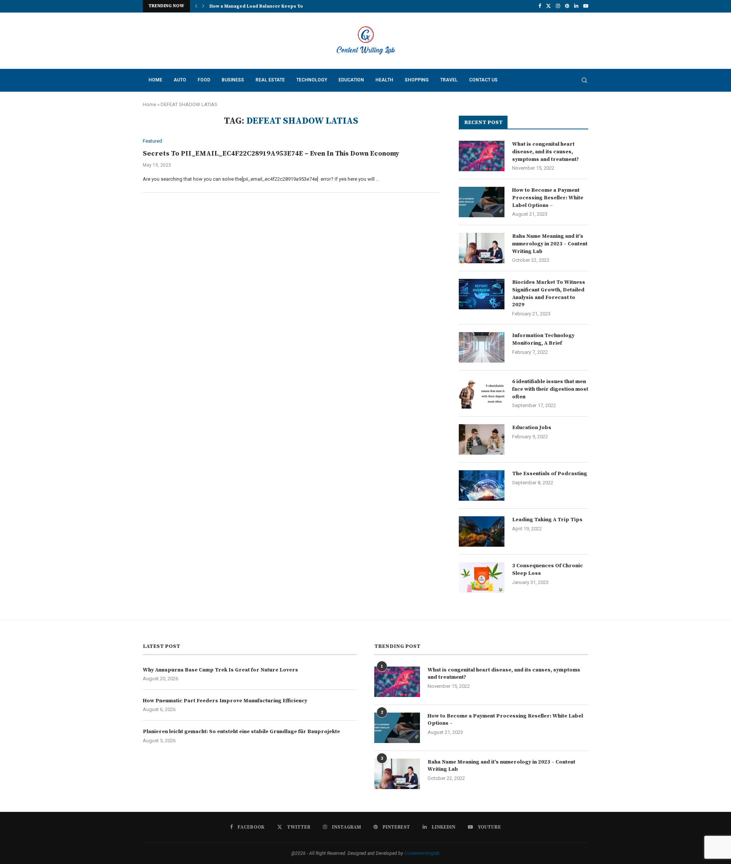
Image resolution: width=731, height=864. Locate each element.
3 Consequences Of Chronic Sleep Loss (547, 569)
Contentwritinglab (422, 853)
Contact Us (483, 80)
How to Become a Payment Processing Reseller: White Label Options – (547, 197)
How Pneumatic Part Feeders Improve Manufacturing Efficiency (225, 700)
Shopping (417, 80)
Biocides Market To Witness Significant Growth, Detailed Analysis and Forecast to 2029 (548, 293)
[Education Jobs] (481, 439)
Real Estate (270, 80)
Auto (180, 80)
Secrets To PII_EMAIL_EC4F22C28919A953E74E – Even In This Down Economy (271, 153)
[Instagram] (558, 6)
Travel (449, 80)
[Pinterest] (567, 6)
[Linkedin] (576, 6)
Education (351, 80)
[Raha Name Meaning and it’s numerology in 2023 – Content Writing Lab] (481, 248)
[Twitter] (548, 6)
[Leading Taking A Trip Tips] (481, 531)
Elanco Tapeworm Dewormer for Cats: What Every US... (273, 6)
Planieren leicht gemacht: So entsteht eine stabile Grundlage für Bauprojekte (241, 731)
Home (155, 80)
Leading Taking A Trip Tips (547, 519)
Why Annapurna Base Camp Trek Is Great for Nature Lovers (220, 670)
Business (233, 80)
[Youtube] (585, 6)
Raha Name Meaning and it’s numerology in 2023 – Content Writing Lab (549, 244)
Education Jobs (531, 427)
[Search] (584, 80)
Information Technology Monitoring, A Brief (543, 339)
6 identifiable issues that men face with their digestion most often (550, 389)
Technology (311, 80)
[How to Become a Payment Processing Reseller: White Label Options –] (481, 202)
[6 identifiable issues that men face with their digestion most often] (481, 393)
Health (384, 80)
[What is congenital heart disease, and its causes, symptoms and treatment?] (481, 156)
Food (204, 80)
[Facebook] (539, 6)
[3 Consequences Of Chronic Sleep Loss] (481, 577)
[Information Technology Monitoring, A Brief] (481, 347)
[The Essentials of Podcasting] (481, 485)
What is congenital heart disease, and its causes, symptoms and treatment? (545, 151)
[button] (196, 6)
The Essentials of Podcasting (549, 473)
